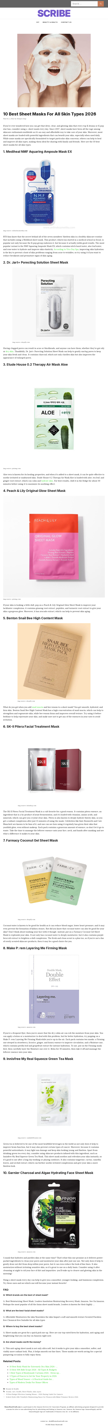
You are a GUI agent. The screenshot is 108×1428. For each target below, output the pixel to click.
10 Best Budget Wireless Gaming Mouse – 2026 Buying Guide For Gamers (34, 1394)
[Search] (101, 4)
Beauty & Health (50, 22)
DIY (37, 22)
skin (34, 1392)
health (18, 1392)
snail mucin (37, 707)
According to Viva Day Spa (66, 249)
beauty (8, 1392)
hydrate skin (47, 481)
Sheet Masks (27, 1392)
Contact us (66, 22)
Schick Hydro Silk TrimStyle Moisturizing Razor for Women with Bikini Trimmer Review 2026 (42, 1397)
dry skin (10, 351)
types (39, 1392)
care (14, 1392)
